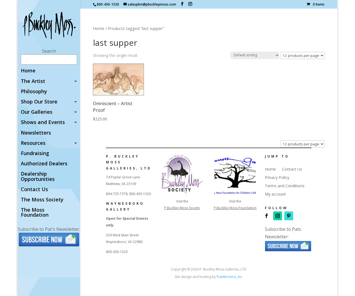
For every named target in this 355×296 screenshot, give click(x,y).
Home (28, 71)
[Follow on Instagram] (277, 215)
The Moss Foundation (35, 212)
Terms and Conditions (285, 186)
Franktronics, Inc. (230, 276)
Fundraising (35, 153)
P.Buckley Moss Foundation (235, 208)
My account (275, 194)
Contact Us (34, 190)
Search (49, 51)
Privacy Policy (277, 178)
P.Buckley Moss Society (182, 208)
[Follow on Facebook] (266, 215)
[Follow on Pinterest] (288, 215)
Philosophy (34, 92)
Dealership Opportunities (38, 176)
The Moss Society (42, 200)
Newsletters (36, 133)
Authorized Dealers (44, 164)
